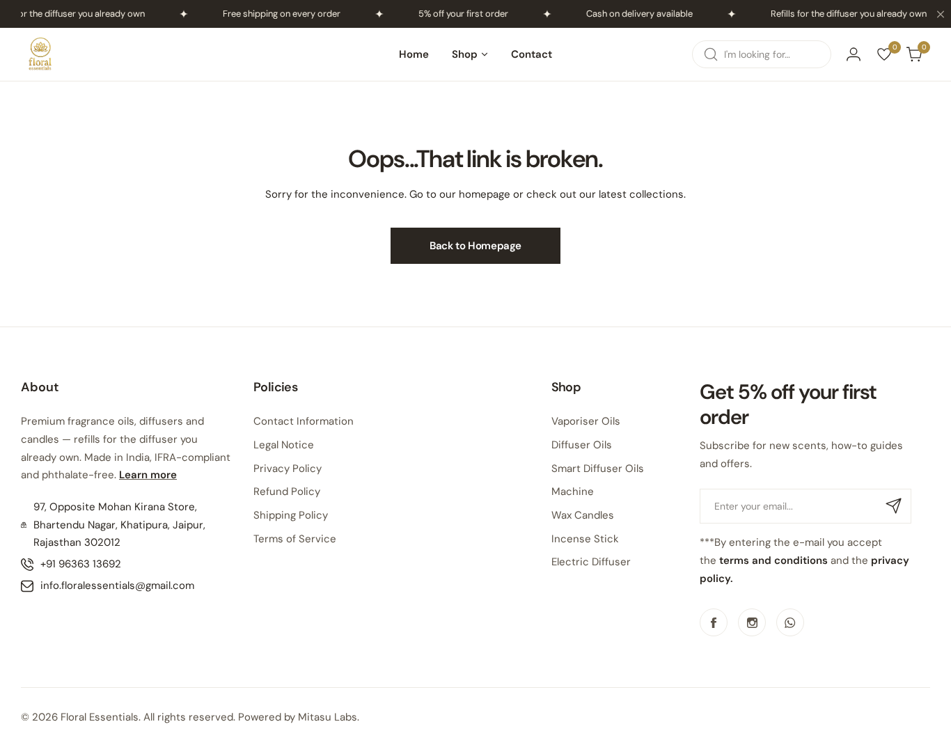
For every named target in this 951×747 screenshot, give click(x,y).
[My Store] (40, 54)
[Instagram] (752, 622)
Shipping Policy (290, 515)
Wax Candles (582, 515)
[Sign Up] (894, 506)
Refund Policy (286, 491)
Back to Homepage (475, 246)
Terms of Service (294, 539)
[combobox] (761, 54)
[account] (853, 54)
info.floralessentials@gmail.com (117, 585)
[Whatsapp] (790, 622)
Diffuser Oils (581, 445)
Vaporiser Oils (585, 421)
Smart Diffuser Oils (597, 468)
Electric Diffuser (591, 562)
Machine (572, 491)
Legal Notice (283, 445)
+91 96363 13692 (80, 564)
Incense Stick (585, 539)
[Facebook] (714, 622)
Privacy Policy (287, 468)
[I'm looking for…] (710, 54)
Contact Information (303, 421)
